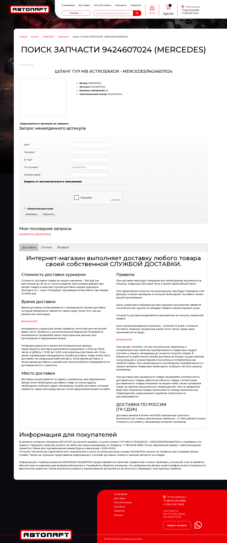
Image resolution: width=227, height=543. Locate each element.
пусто (168, 13)
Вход (152, 13)
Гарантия (135, 5)
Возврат (63, 247)
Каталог (74, 13)
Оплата (46, 247)
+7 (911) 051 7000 (190, 13)
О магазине (68, 5)
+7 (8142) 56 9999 (190, 10)
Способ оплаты (102, 5)
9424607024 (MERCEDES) (35, 234)
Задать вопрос (177, 525)
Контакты (120, 5)
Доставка (84, 5)
